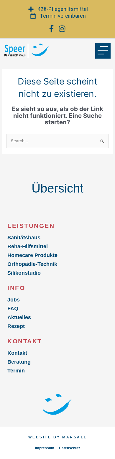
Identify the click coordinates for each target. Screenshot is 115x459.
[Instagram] (63, 28)
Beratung (19, 362)
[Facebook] (52, 28)
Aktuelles (19, 317)
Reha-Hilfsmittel (27, 246)
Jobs (13, 300)
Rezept (16, 326)
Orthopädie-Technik (32, 264)
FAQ (12, 308)
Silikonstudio (24, 273)
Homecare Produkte (32, 255)
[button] (103, 51)
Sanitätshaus (23, 238)
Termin (16, 371)
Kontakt (17, 353)
